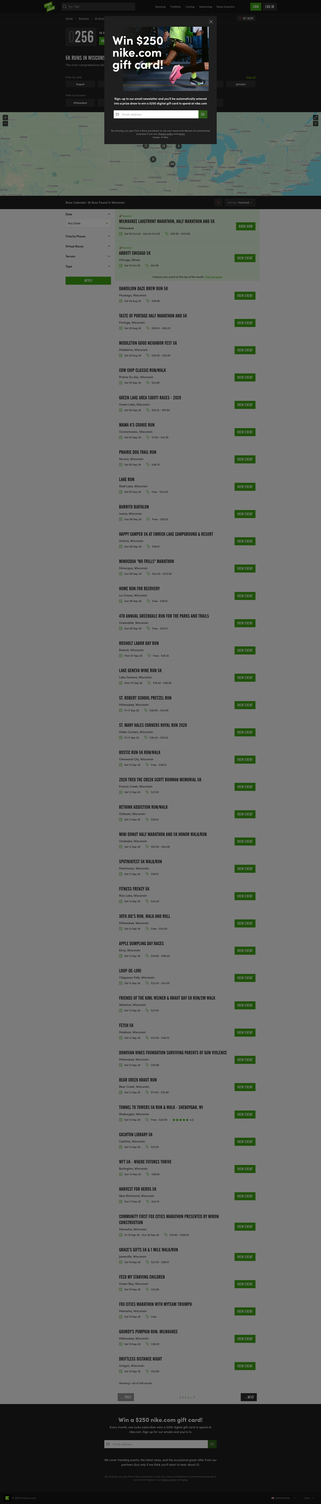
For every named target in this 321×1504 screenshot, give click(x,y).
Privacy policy (165, 133)
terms (182, 133)
